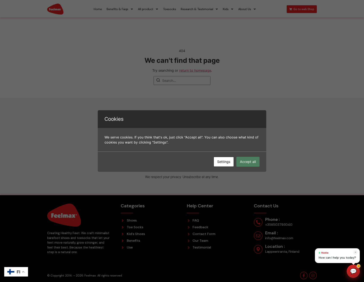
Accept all (248, 162)
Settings (223, 162)
